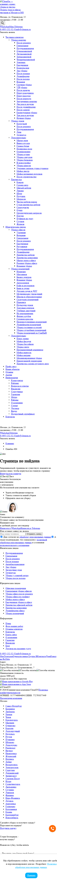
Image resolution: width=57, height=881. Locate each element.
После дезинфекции (26, 107)
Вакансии (15, 388)
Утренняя (21, 232)
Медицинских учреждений (29, 294)
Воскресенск (12, 764)
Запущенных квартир (27, 101)
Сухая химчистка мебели (28, 204)
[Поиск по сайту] (2, 23)
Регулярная (22, 246)
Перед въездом (24, 95)
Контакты (10, 416)
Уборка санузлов (24, 157)
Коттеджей (22, 123)
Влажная (21, 81)
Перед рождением (25, 93)
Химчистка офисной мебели (19, 605)
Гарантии (15, 394)
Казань (9, 812)
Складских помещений (27, 299)
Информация (12, 377)
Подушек (21, 196)
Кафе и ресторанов (25, 285)
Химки (9, 714)
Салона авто (22, 185)
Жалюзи (20, 224)
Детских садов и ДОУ (27, 291)
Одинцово (10, 725)
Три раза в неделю (25, 115)
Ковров (20, 182)
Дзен (48, 656)
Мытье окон (22, 140)
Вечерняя (21, 235)
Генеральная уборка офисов (19, 591)
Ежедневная (22, 65)
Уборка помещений (20, 268)
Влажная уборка (24, 266)
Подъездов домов (25, 305)
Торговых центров (25, 308)
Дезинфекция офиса (15, 610)
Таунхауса (21, 135)
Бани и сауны (23, 288)
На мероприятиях (25, 313)
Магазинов (22, 274)
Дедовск (9, 801)
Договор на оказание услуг (18, 648)
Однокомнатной (24, 51)
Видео (14, 411)
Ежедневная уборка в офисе (19, 602)
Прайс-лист (11, 366)
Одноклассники (20, 656)
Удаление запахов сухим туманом (32, 168)
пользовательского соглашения (14, 545)
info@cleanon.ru (23, 29)
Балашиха (10, 708)
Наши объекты (13, 369)
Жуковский (11, 756)
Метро (14, 397)
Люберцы (10, 711)
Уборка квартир (18, 40)
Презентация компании (11, 698)
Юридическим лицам (16, 227)
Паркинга (21, 302)
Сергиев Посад (13, 778)
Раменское (10, 748)
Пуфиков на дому (25, 218)
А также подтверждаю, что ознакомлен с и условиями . (28, 541)
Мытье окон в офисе (26, 260)
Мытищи (10, 722)
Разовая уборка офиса (27, 263)
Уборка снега (23, 347)
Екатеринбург (12, 814)
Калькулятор (17, 380)
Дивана (20, 190)
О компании (17, 402)
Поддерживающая (25, 48)
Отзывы (9, 372)
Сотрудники (17, 391)
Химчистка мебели (26, 254)
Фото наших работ (14, 626)
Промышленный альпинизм (30, 349)
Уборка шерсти (24, 165)
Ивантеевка (11, 753)
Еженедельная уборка (27, 112)
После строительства (26, 176)
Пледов (20, 215)
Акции (9, 374)
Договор (15, 408)
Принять (31, 875)
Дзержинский (12, 773)
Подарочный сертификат (23, 414)
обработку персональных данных (35, 537)
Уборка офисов (18, 229)
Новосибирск (12, 817)
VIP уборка (22, 87)
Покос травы (23, 338)
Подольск (10, 734)
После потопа (23, 79)
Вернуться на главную (10, 473)
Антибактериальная (15, 564)
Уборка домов (17, 121)
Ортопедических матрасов (29, 213)
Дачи (19, 132)
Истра (8, 781)
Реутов (9, 736)
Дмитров (10, 792)
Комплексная (23, 68)
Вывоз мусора (23, 143)
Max (2, 656)
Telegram (18, 26)
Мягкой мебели (24, 188)
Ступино (10, 789)
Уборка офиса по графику (18, 596)
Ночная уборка (24, 118)
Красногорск (12, 720)
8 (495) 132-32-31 (8, 29)
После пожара (23, 73)
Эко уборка (22, 70)
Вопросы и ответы (20, 386)
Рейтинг (15, 383)
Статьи (14, 405)
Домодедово (11, 745)
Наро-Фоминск (13, 798)
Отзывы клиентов (14, 629)
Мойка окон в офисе (15, 599)
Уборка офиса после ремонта (19, 593)
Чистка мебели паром (27, 201)
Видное (9, 750)
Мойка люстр (23, 171)
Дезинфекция (23, 76)
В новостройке (24, 162)
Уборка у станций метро (17, 575)
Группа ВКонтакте (37, 656)
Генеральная (22, 45)
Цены (8, 623)
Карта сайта (11, 634)
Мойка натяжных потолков (29, 174)
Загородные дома (14, 569)
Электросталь (12, 767)
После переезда (24, 98)
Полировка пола (24, 148)
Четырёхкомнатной (26, 59)
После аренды (23, 90)
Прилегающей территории (29, 361)
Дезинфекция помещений (29, 324)
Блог (8, 645)
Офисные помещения (16, 588)
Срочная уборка (24, 84)
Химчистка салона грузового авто (33, 363)
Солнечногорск (13, 784)
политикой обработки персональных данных (23, 541)
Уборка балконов (25, 160)
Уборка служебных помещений (31, 330)
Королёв (9, 728)
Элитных (21, 62)
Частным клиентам (15, 37)
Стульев (20, 221)
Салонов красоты (25, 319)
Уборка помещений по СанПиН (32, 333)
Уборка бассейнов (25, 344)
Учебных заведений (26, 310)
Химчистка (16, 179)
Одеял (19, 210)
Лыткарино (11, 787)
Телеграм (8, 656)
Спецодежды (23, 207)
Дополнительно (18, 137)
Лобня (8, 761)
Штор (19, 193)
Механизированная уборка (29, 358)
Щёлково (10, 742)
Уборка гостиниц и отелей (29, 327)
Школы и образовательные (29, 296)
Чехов (8, 717)
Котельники (11, 809)
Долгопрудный (13, 731)
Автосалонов (23, 282)
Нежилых (21, 271)
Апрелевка (11, 803)
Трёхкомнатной (24, 56)
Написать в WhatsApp (10, 528)
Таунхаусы (11, 572)
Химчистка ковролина (27, 257)
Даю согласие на (27, 537)
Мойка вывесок (24, 352)
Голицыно (10, 806)
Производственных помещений (32, 321)
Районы (14, 400)
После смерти (23, 109)
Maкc (11, 26)
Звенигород (11, 775)
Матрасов (21, 199)
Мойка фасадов (24, 341)
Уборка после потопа (15, 578)
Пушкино (10, 739)
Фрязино (10, 795)
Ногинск (10, 759)
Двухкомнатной (24, 54)
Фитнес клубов (24, 316)
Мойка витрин (23, 355)
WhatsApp (4, 26)
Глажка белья (23, 146)
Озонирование (23, 151)
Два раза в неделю (25, 104)
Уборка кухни (23, 154)
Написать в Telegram (30, 528)
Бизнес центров (24, 277)
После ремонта (24, 42)
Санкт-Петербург (14, 706)
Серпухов (10, 770)
